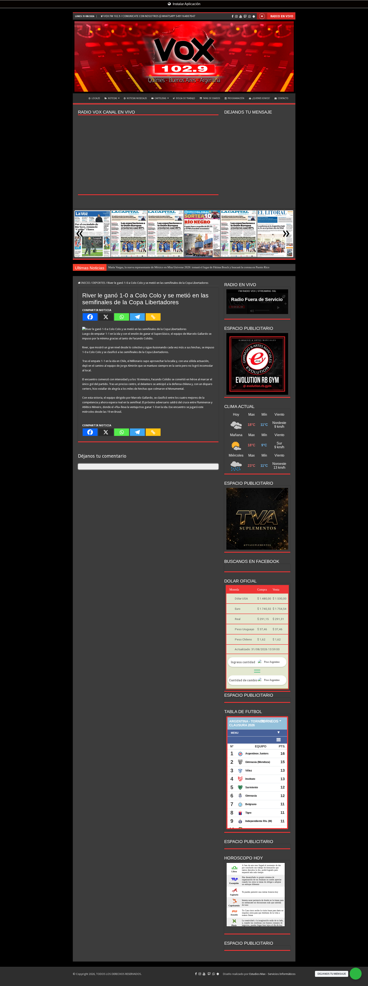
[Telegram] (137, 317)
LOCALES (96, 98)
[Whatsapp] (121, 317)
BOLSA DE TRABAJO (185, 98)
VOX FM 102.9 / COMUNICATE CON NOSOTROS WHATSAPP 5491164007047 (149, 16)
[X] (105, 317)
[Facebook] (232, 16)
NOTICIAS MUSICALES (137, 98)
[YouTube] (240, 16)
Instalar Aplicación (186, 4)
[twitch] (245, 16)
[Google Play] (253, 16)
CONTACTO (283, 98)
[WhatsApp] (249, 16)
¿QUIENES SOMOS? (261, 98)
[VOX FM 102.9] (184, 56)
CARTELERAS (160, 98)
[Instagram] (236, 16)
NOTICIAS (112, 98)
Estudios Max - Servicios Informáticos (272, 974)
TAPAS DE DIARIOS (211, 98)
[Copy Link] (153, 317)
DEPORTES (98, 282)
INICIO (80, 97)
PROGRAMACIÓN (236, 98)
